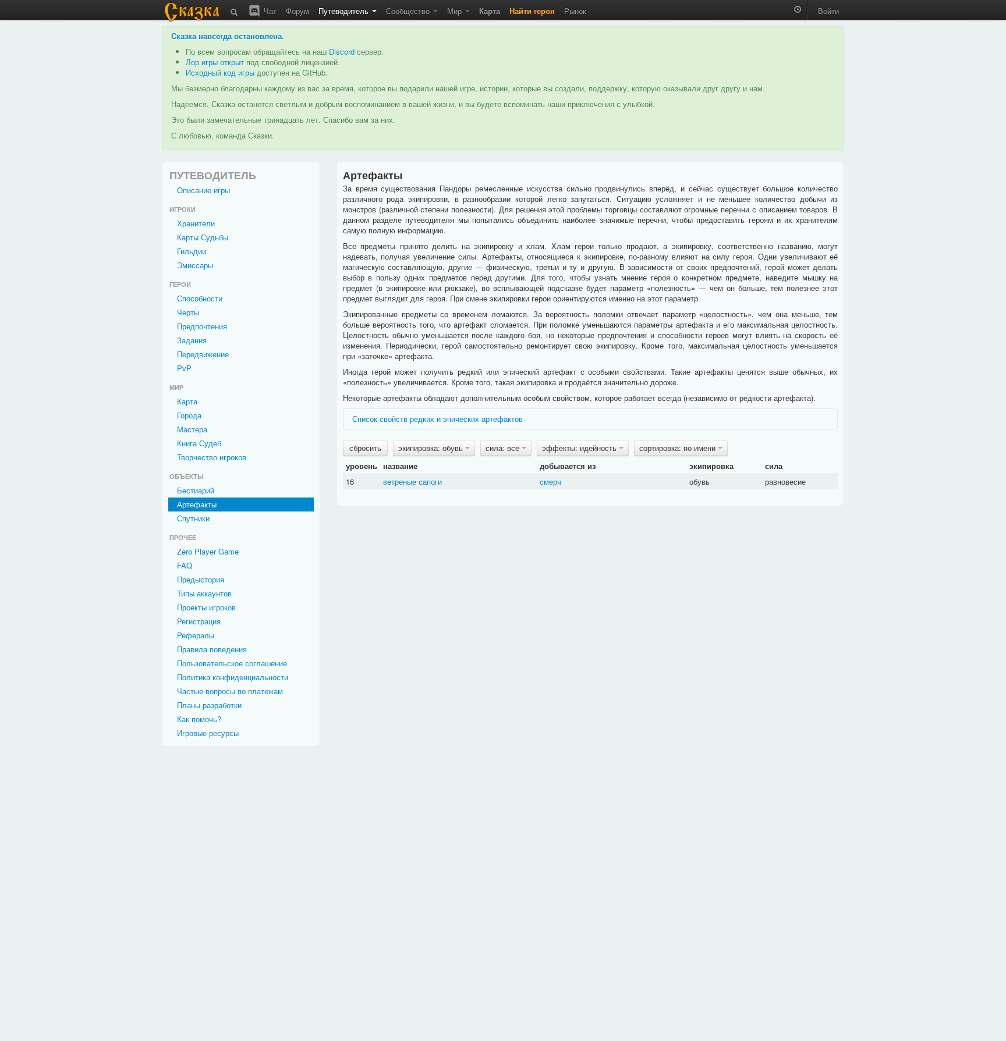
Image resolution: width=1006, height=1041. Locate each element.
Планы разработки (209, 704)
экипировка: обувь (431, 447)
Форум (297, 10)
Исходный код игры (220, 72)
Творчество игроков (211, 457)
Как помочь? (199, 718)
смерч (550, 481)
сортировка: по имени (678, 447)
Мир (455, 10)
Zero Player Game (208, 551)
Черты (188, 312)
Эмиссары (195, 265)
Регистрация (199, 621)
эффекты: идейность (580, 447)
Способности (199, 298)
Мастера (192, 429)
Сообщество (409, 10)
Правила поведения (212, 649)
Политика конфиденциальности (232, 677)
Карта (187, 401)
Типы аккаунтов (204, 593)
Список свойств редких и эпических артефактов (437, 418)
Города (189, 415)
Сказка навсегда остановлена (226, 35)
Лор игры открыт (215, 61)
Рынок (575, 10)
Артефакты (197, 504)
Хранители (196, 223)
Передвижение (203, 354)
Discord (342, 51)
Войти (828, 10)
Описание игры (203, 190)
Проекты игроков (206, 607)
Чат (269, 10)
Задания (192, 340)
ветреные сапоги (412, 481)
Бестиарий (195, 490)
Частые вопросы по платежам (230, 691)
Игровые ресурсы (208, 732)
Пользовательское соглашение (232, 663)
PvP (184, 368)
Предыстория (200, 579)
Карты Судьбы (202, 237)
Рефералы (195, 635)
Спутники (193, 518)
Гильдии (191, 251)
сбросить (365, 447)
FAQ (184, 565)
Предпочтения (202, 326)
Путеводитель (344, 10)
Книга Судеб (199, 443)
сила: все (504, 447)
